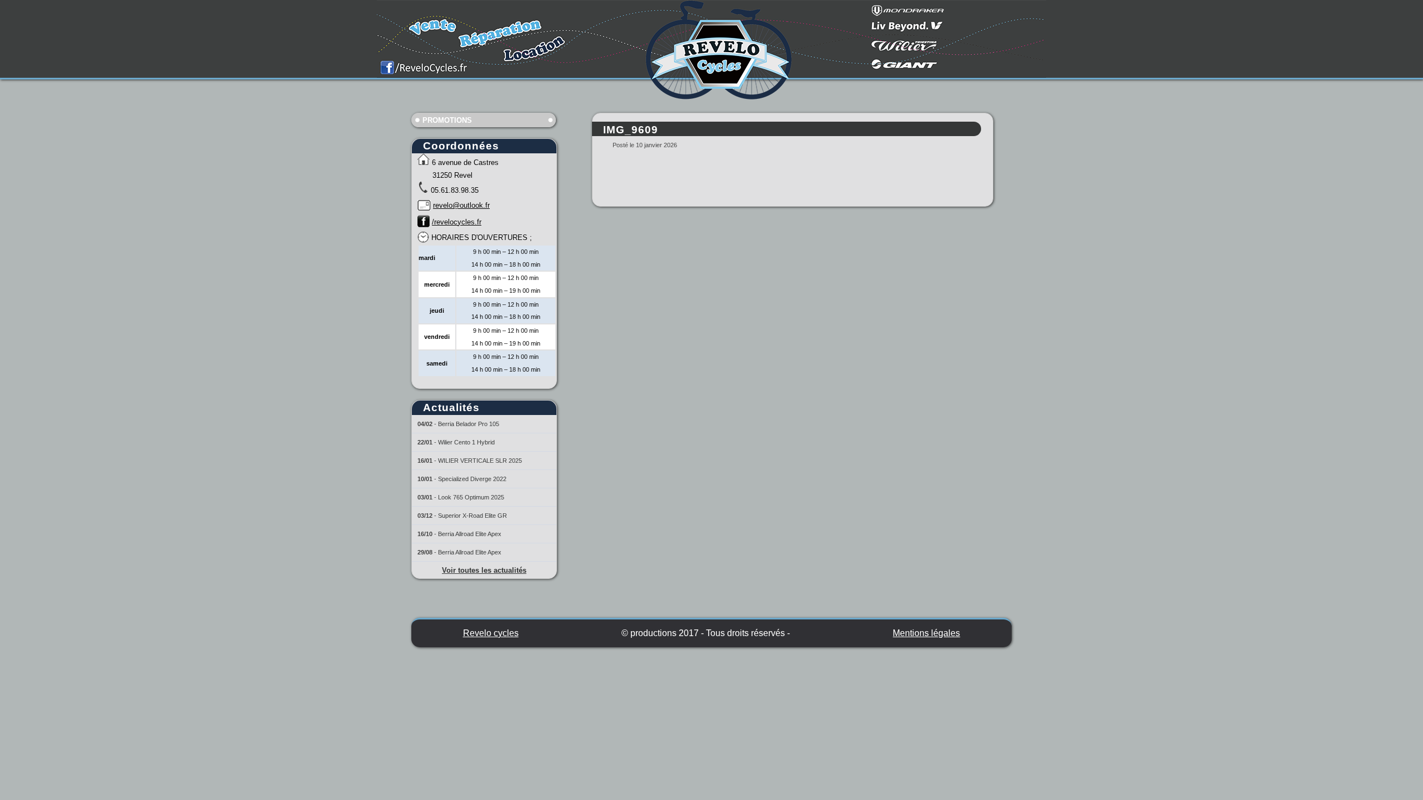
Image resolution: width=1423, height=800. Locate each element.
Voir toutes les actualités (484, 570)
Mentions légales (926, 633)
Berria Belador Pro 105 (468, 424)
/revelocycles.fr (456, 222)
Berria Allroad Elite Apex (469, 534)
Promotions (447, 120)
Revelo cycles (491, 633)
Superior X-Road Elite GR (472, 515)
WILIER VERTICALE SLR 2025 (480, 460)
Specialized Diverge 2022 (472, 479)
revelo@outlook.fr (461, 205)
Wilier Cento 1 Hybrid (466, 442)
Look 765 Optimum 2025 (471, 497)
